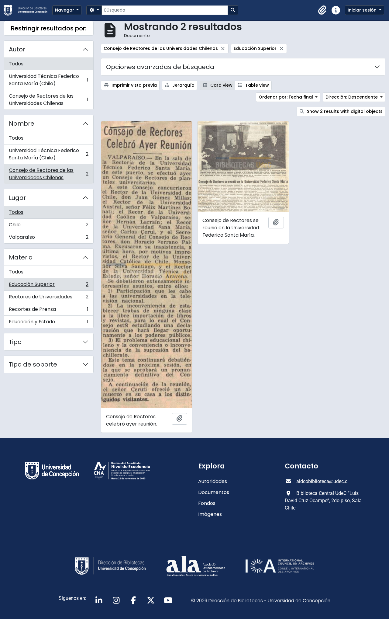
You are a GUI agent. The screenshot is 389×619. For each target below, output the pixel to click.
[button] (322, 10)
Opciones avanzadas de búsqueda (160, 67)
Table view (256, 85)
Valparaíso (48, 238)
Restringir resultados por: (48, 28)
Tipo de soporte (33, 364)
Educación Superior (48, 286)
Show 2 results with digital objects (344, 111)
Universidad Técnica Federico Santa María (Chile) (48, 80)
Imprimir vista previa (133, 85)
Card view (220, 85)
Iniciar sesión (363, 10)
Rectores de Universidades (48, 298)
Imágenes (210, 514)
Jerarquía (182, 85)
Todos (16, 63)
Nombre (21, 123)
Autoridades (212, 481)
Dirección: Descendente (352, 97)
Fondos (206, 503)
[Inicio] (28, 10)
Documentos (213, 492)
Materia (21, 257)
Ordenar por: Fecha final (286, 97)
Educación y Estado (48, 323)
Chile (48, 226)
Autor (17, 49)
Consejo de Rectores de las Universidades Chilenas (48, 99)
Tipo (15, 342)
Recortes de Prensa (48, 311)
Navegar (65, 10)
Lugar (17, 197)
